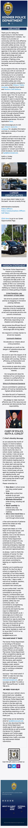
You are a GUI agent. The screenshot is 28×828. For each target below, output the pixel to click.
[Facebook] (10, 766)
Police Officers (7, 209)
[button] (9, 23)
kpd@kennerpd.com (10, 153)
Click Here (5, 218)
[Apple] (8, 801)
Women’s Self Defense (12, 89)
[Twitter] (14, 766)
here (11, 121)
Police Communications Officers (13, 211)
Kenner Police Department (14, 18)
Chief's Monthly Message (14, 438)
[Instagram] (18, 766)
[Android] (10, 801)
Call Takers (5, 213)
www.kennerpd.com (10, 680)
